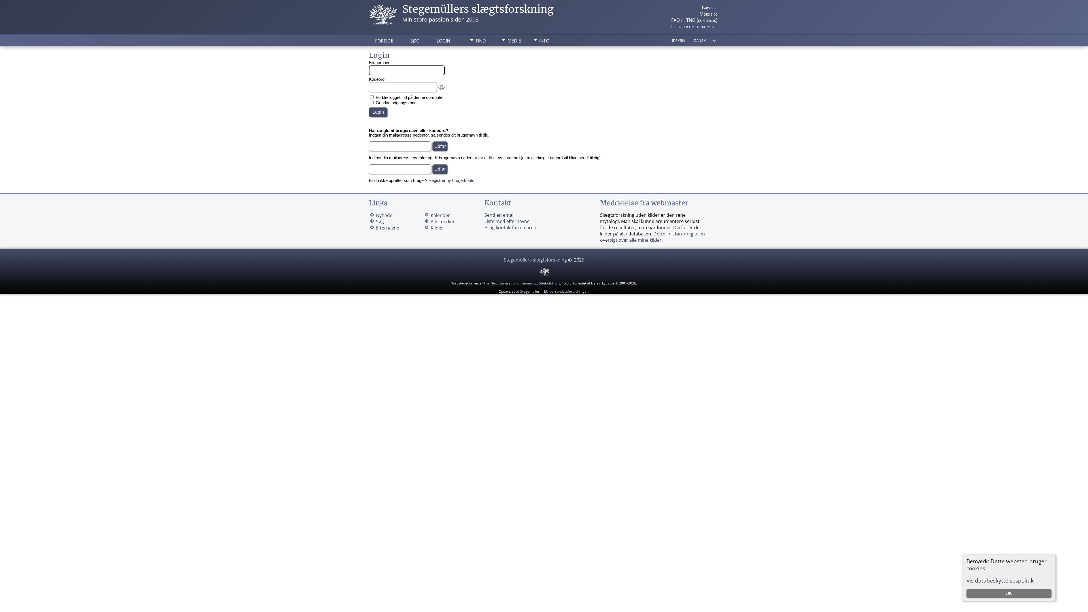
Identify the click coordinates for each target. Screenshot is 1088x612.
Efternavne (387, 228)
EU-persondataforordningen (566, 291)
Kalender (440, 215)
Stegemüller (529, 291)
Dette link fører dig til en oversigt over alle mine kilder (652, 237)
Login (443, 41)
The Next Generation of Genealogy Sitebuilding (521, 283)
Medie (514, 41)
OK (1009, 593)
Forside (384, 41)
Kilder (437, 228)
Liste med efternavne (507, 221)
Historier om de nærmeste (694, 26)
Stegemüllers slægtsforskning (478, 9)
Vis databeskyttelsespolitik (1000, 580)
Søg (415, 41)
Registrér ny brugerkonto (451, 180)
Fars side (709, 8)
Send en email (499, 215)
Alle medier (443, 221)
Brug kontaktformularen (510, 227)
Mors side (708, 14)
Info (544, 41)
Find (481, 41)
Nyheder (385, 215)
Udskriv (677, 40)
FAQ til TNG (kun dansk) (694, 20)
